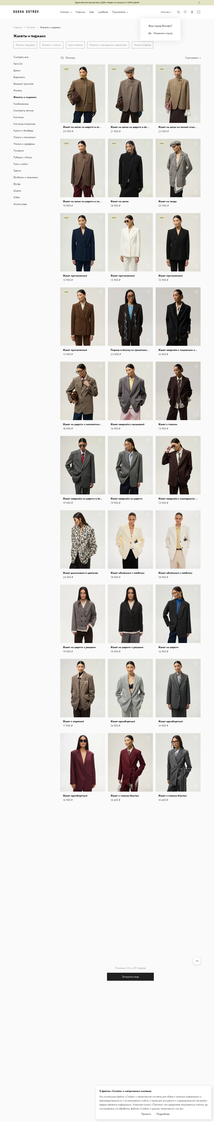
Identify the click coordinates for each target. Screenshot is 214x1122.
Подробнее (163, 1113)
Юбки (16, 197)
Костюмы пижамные (24, 123)
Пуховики (18, 150)
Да (149, 33)
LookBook (103, 12)
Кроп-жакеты (75, 44)
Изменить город (163, 33)
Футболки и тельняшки (25, 177)
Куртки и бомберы (23, 130)
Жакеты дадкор (142, 44)
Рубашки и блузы (22, 157)
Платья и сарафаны (24, 143)
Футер (16, 184)
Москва (165, 12)
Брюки (17, 70)
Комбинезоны (21, 103)
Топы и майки (20, 163)
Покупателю (119, 12)
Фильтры (70, 57)
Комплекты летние (23, 110)
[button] (100, 93)
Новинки (80, 12)
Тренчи (17, 170)
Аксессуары (20, 204)
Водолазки (19, 77)
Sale (91, 12)
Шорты (17, 190)
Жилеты (17, 90)
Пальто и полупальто (24, 137)
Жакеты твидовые (25, 44)
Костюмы (18, 117)
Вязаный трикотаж (23, 83)
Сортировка (192, 57)
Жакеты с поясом (51, 44)
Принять (146, 1113)
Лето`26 (17, 63)
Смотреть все (20, 57)
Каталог (65, 12)
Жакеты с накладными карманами (108, 44)
